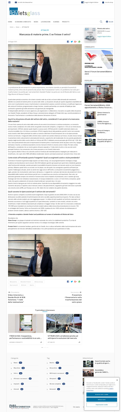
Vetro (18, 373)
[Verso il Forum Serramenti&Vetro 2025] (99, 59)
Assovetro (14, 282)
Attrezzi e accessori (22, 378)
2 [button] (44, 347)
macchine (56, 368)
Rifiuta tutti (102, 399)
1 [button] (42, 347)
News (36, 22)
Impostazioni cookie (102, 405)
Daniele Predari (26, 282)
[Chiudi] (117, 380)
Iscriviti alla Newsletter (25, 2)
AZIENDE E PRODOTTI (16, 342)
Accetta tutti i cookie (101, 394)
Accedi (111, 22)
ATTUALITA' (25, 27)
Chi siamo (76, 407)
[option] (45, 255)
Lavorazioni (45, 22)
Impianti (18, 384)
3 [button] (46, 347)
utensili (55, 389)
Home (10, 22)
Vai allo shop (109, 2)
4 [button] (48, 347)
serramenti (14, 285)
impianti (55, 378)
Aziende (56, 22)
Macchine (19, 368)
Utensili (18, 389)
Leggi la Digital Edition (91, 2)
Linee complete (57, 384)
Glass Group (39, 282)
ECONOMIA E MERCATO (23, 22)
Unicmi (24, 285)
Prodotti (65, 22)
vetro (32, 285)
